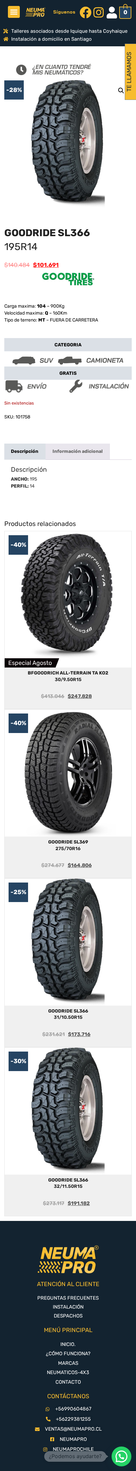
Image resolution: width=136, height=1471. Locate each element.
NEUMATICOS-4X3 (68, 1372)
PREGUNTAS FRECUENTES (68, 1298)
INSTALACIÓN (68, 1307)
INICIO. (68, 1344)
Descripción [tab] (24, 451)
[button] (14, 12)
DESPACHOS (68, 1316)
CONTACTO (68, 1382)
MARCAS (68, 1363)
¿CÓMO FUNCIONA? (68, 1354)
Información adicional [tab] (77, 451)
